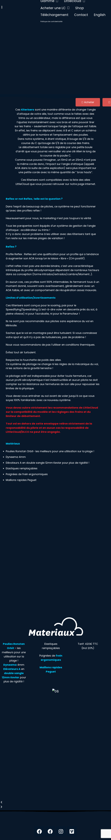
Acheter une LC (53, 8)
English (100, 14)
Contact (81, 14)
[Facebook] (39, 831)
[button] (55, 802)
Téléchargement (54, 14)
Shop (79, 8)
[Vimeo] (72, 831)
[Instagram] (61, 831)
